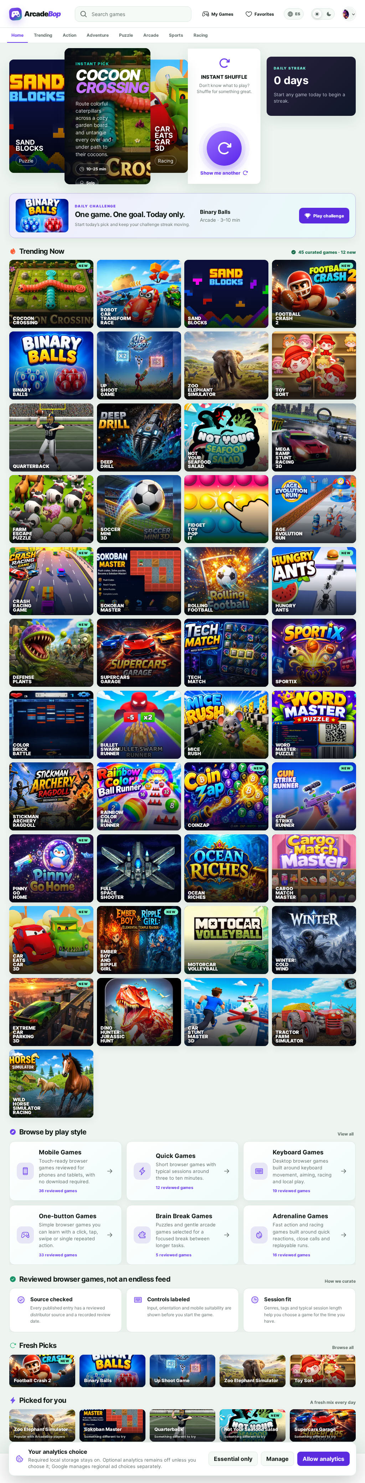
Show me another (220, 173)
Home (17, 35)
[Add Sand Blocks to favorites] (192, 268)
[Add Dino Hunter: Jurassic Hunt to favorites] (105, 986)
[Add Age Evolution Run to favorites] (280, 483)
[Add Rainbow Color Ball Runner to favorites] (105, 770)
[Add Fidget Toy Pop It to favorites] (192, 483)
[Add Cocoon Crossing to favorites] (17, 268)
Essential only (233, 1458)
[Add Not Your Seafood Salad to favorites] (192, 411)
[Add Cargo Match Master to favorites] (280, 842)
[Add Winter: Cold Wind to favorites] (280, 914)
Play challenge (328, 215)
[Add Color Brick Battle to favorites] (17, 699)
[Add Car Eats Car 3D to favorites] (17, 914)
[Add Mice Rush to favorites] (192, 699)
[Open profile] (349, 14)
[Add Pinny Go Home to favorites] (17, 842)
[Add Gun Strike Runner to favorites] (280, 770)
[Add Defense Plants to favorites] (17, 627)
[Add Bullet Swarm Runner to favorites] (105, 699)
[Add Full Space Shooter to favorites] (105, 842)
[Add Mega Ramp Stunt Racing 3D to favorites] (280, 411)
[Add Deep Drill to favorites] (105, 411)
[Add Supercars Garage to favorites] (105, 627)
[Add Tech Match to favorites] (192, 627)
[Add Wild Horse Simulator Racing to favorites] (17, 1057)
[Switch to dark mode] (323, 14)
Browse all (343, 1347)
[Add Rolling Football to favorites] (192, 555)
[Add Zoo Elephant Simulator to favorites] (192, 339)
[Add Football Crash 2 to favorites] (280, 268)
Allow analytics (323, 1458)
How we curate (340, 1281)
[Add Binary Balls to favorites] (17, 339)
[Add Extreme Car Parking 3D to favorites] (17, 986)
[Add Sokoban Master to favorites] (105, 555)
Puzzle (126, 35)
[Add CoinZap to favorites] (192, 770)
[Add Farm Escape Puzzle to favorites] (17, 483)
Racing (201, 35)
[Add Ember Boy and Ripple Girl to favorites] (105, 914)
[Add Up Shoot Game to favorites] (105, 339)
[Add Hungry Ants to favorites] (280, 555)
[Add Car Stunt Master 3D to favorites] (192, 986)
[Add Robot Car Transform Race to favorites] (105, 268)
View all (346, 1134)
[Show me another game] (224, 148)
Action (69, 35)
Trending (43, 35)
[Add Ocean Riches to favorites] (192, 842)
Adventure (98, 35)
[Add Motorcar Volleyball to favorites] (192, 914)
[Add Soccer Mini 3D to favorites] (105, 483)
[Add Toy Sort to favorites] (280, 339)
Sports (176, 35)
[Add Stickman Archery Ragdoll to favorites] (17, 770)
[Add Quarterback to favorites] (17, 411)
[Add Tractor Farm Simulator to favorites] (280, 986)
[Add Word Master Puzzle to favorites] (280, 699)
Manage (277, 1458)
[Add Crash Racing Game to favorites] (17, 555)
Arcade (151, 35)
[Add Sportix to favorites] (280, 627)
